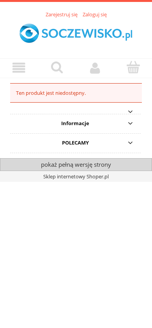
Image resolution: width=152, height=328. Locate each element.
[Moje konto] (95, 68)
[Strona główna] (76, 34)
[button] (19, 68)
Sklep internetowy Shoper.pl (76, 176)
